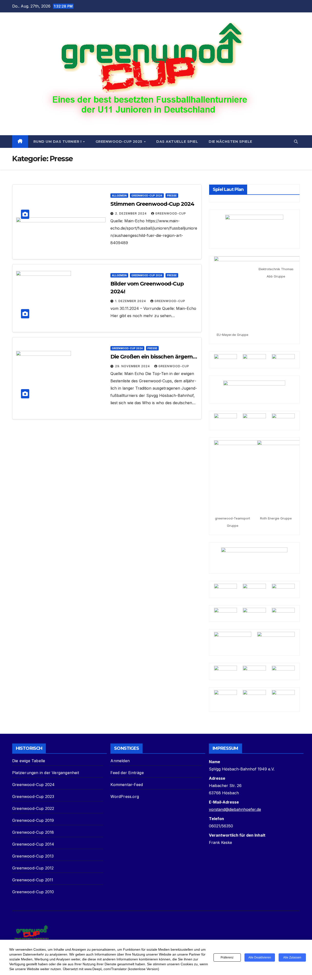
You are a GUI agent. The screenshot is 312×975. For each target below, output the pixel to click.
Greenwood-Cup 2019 (33, 820)
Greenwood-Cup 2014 (33, 844)
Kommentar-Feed (126, 784)
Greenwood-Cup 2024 (146, 195)
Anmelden (120, 760)
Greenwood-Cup (170, 213)
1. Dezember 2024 (131, 301)
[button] (296, 141)
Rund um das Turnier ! (58, 141)
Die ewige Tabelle (28, 760)
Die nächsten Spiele (230, 141)
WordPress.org (124, 796)
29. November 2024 (133, 366)
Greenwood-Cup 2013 (33, 856)
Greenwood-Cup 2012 (33, 868)
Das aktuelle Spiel (177, 141)
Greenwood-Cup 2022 (33, 808)
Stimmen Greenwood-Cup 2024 (152, 204)
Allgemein (119, 195)
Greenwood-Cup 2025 (120, 141)
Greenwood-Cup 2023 (33, 796)
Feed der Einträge (127, 772)
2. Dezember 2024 (131, 213)
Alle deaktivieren (259, 957)
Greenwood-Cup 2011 (32, 879)
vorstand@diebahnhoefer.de (235, 809)
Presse (172, 195)
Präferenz (227, 957)
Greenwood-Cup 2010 (33, 891)
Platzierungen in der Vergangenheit (45, 772)
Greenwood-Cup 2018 (33, 832)
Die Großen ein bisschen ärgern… (153, 356)
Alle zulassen (292, 957)
